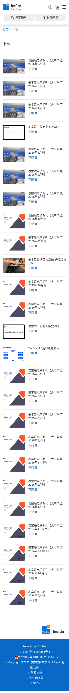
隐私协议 (36, 672)
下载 (15, 30)
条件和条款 (36, 678)
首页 (6, 30)
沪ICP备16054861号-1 (36, 651)
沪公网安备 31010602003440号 (38, 657)
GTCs (36, 683)
